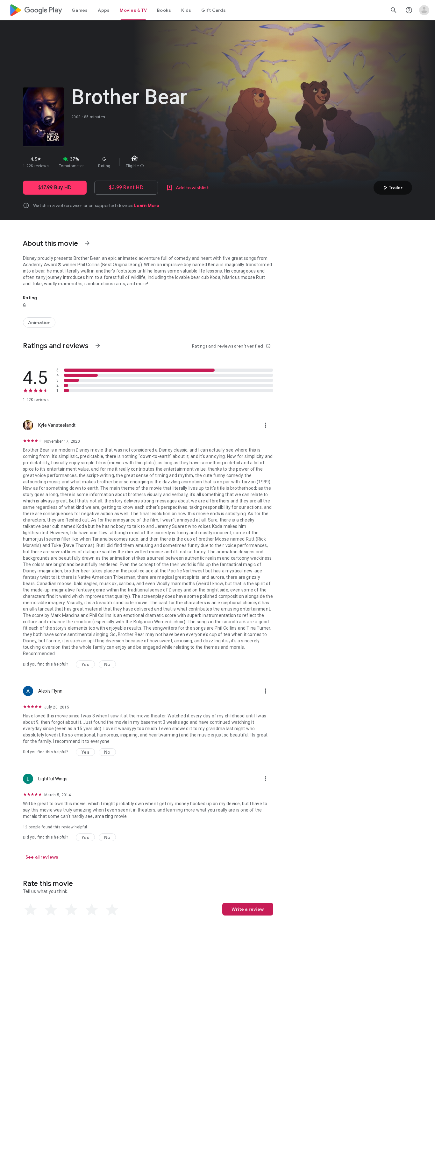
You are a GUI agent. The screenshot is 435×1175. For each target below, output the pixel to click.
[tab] (80, 10)
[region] (136, 162)
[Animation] (39, 322)
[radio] (30, 909)
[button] (85, 664)
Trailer (392, 187)
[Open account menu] (424, 10)
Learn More (146, 205)
